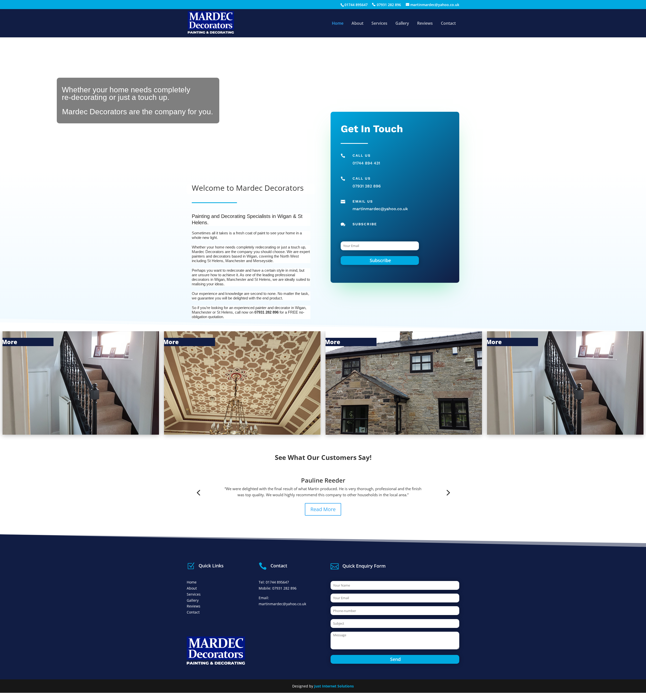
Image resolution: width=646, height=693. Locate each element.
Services (379, 23)
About (357, 23)
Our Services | (297, 430)
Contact (448, 23)
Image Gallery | (459, 430)
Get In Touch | (620, 430)
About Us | (136, 430)
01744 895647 (356, 4)
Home (337, 23)
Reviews (425, 23)
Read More (323, 509)
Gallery (402, 23)
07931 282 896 (389, 4)
